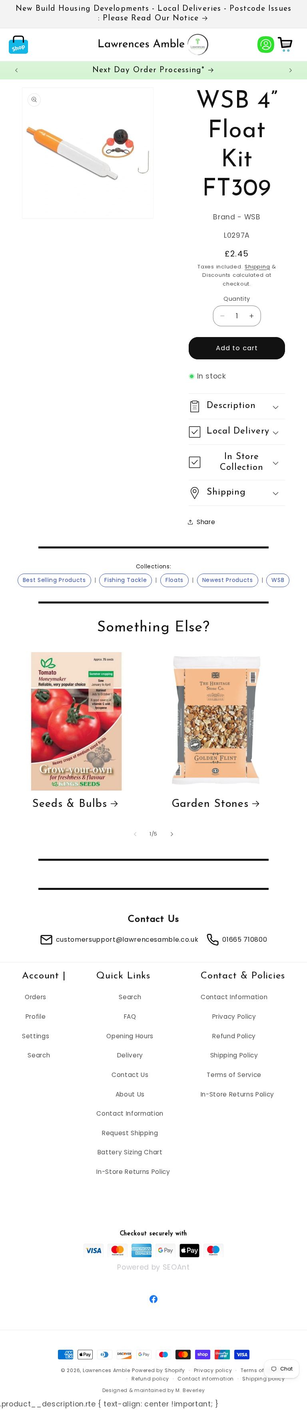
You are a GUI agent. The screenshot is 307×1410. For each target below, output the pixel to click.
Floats (174, 580)
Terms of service (263, 1370)
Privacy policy (213, 1370)
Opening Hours (130, 1036)
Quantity (236, 299)
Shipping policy (263, 1378)
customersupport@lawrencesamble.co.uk (127, 939)
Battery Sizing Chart (130, 1152)
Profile (36, 1016)
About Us (130, 1094)
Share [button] (206, 522)
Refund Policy (234, 1036)
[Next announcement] (290, 70)
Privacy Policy (234, 1016)
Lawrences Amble (106, 1370)
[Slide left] (135, 834)
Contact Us (130, 1075)
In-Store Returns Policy (133, 1171)
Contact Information (129, 1113)
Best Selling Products (54, 580)
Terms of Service (234, 1075)
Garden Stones (210, 804)
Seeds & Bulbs (69, 804)
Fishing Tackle (125, 580)
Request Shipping (130, 1133)
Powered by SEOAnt (153, 1267)
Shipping (257, 266)
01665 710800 (244, 939)
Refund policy (150, 1378)
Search (39, 1055)
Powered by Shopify (158, 1370)
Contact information (205, 1378)
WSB (277, 580)
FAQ (130, 1016)
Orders (35, 997)
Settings (35, 1036)
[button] (18, 44)
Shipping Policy (234, 1055)
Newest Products (227, 580)
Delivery (130, 1055)
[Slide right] (172, 834)
